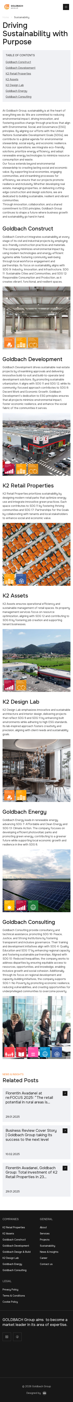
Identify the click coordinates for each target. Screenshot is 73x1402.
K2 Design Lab (15, 85)
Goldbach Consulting (18, 97)
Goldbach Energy (16, 91)
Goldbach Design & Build (17, 1251)
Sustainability (47, 1245)
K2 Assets (12, 79)
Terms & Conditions (14, 1295)
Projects (45, 1239)
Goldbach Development (20, 68)
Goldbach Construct (18, 62)
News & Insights (49, 1251)
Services (45, 1233)
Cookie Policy (10, 1301)
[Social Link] (7, 1337)
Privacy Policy (10, 1289)
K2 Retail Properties (18, 73)
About (43, 1227)
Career (43, 1258)
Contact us (46, 1264)
